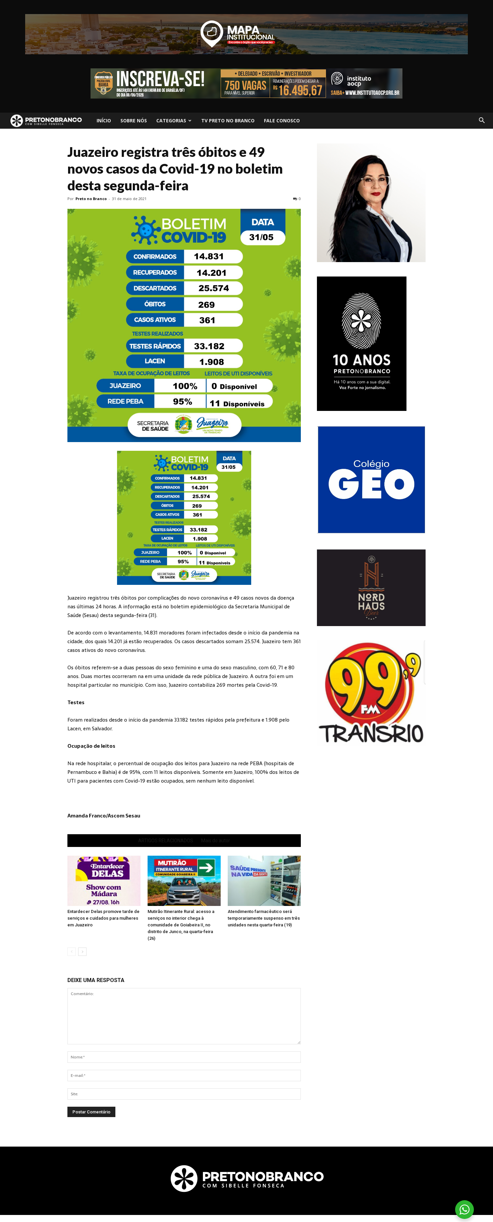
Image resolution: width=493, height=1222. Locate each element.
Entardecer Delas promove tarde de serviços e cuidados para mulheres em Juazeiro (103, 918)
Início (104, 120)
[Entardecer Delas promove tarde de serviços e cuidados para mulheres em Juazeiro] (104, 881)
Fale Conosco (282, 120)
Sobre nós (133, 120)
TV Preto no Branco (228, 120)
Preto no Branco (91, 198)
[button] (482, 121)
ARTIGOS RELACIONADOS (165, 840)
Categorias (171, 120)
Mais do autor (215, 840)
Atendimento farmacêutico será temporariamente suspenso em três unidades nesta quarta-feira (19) (264, 918)
